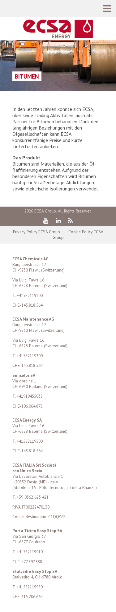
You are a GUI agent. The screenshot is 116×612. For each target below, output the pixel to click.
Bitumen (27, 76)
